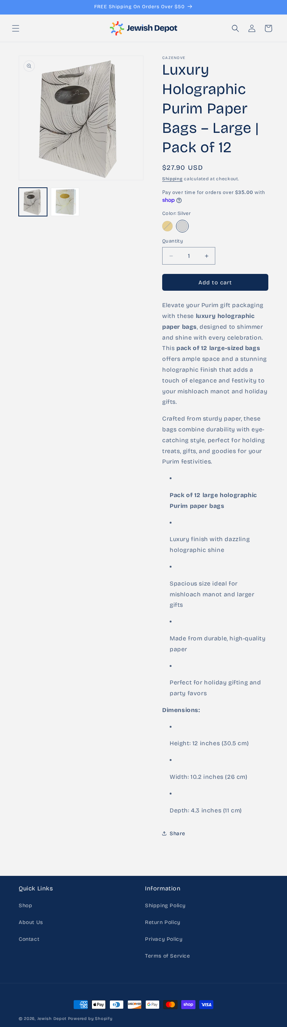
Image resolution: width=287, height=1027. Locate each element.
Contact (29, 939)
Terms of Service (167, 956)
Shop (25, 905)
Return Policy (162, 922)
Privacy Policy (163, 939)
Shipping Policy (165, 905)
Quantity (172, 241)
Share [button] (177, 833)
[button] (15, 28)
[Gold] (167, 226)
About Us (31, 922)
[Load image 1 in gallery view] (33, 202)
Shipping (172, 178)
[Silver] (182, 226)
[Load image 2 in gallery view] (65, 202)
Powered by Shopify (90, 1018)
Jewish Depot (52, 1018)
